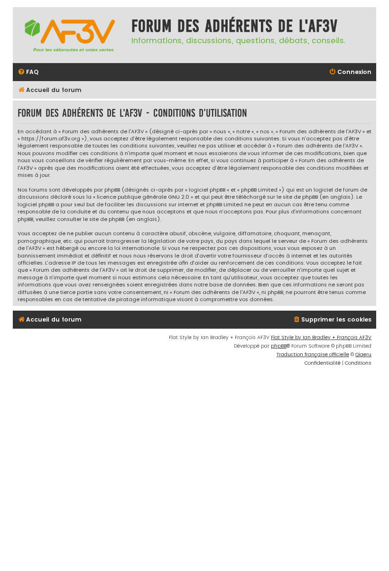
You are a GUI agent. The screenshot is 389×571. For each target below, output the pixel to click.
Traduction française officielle (313, 354)
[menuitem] (28, 72)
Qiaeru (363, 354)
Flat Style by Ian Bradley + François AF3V (321, 337)
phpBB (279, 346)
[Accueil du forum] (69, 35)
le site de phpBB (297, 197)
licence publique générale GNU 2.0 (143, 197)
